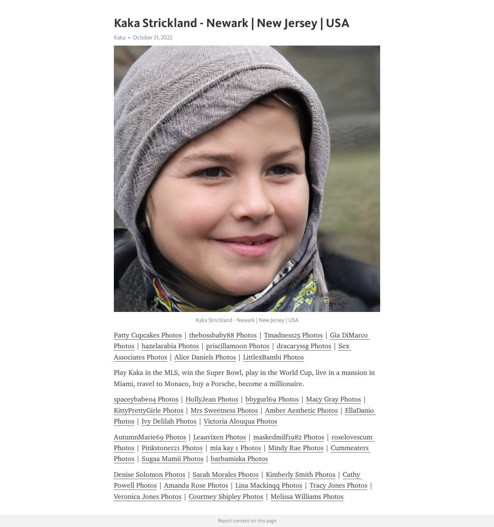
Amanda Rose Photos (196, 485)
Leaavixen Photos (219, 437)
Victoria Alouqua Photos (240, 421)
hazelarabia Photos (170, 346)
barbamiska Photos (239, 458)
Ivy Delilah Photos (169, 421)
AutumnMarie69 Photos (150, 437)
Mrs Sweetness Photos (224, 410)
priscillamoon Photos (237, 346)
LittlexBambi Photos (273, 357)
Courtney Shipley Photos (226, 496)
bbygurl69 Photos (272, 399)
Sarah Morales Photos (226, 474)
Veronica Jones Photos (147, 496)
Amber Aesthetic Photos (301, 410)
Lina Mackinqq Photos (268, 485)
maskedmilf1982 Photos (288, 437)
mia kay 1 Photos (235, 448)
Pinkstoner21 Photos (172, 448)
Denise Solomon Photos (149, 474)
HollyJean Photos (212, 399)
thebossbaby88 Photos (223, 335)
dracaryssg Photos (304, 346)
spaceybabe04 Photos (146, 399)
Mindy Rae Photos (295, 448)
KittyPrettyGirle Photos (148, 410)
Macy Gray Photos (333, 399)
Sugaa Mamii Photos (172, 458)
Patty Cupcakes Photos (148, 335)
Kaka (119, 37)
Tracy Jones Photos (338, 485)
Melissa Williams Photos (307, 496)
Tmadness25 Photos (293, 335)
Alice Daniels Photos (205, 357)
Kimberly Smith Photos (300, 474)
